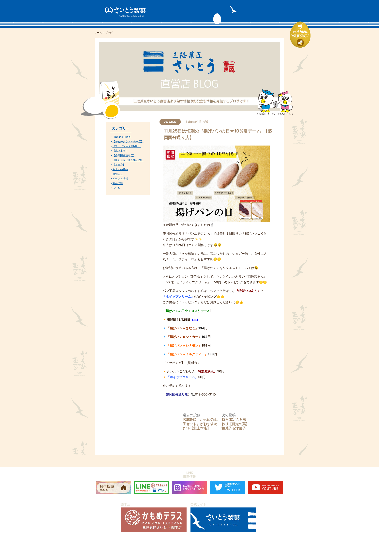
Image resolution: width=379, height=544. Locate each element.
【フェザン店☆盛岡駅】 (127, 146)
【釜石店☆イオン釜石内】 (128, 160)
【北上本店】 (120, 150)
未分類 (116, 187)
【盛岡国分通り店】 (197, 121)
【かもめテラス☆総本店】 (128, 141)
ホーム (98, 32)
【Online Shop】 (123, 136)
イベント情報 (120, 178)
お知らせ (118, 174)
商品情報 (118, 183)
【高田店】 (119, 164)
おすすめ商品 (120, 169)
